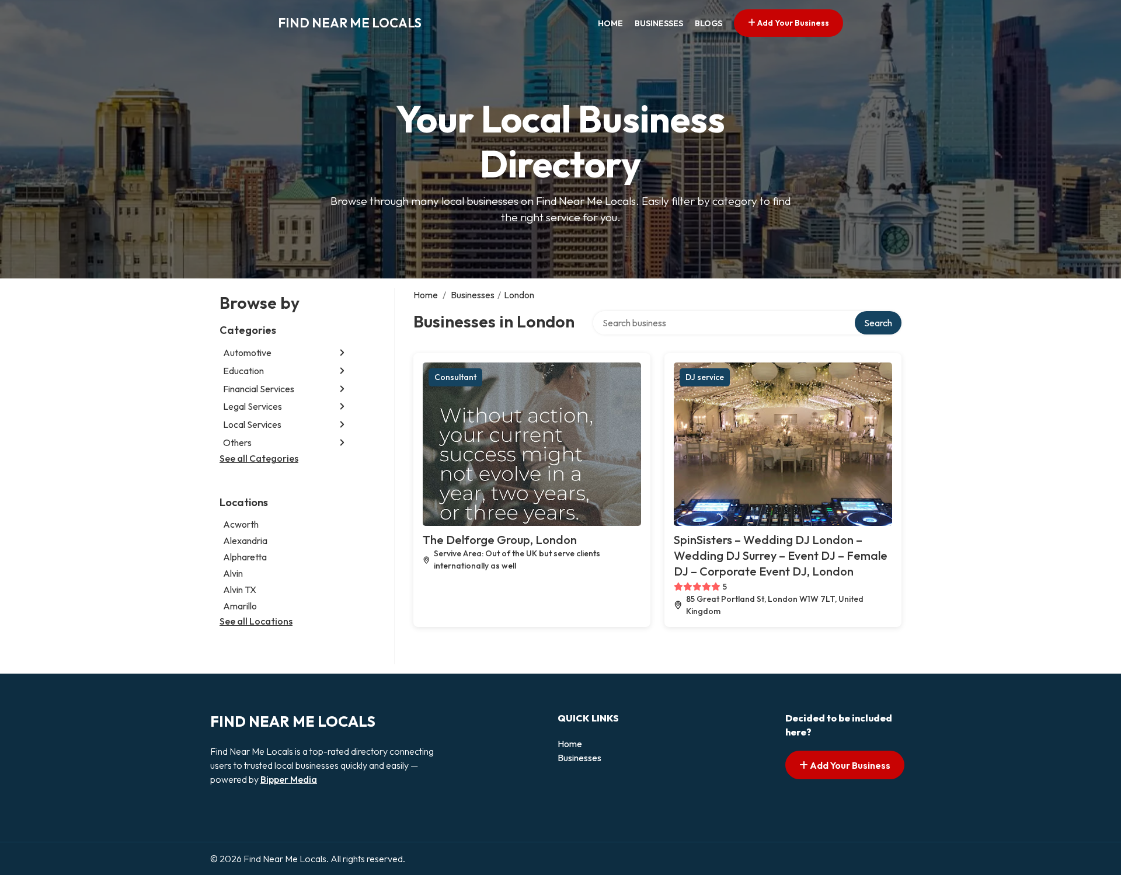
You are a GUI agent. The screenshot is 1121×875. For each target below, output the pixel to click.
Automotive (247, 352)
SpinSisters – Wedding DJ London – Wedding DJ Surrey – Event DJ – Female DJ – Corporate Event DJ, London (780, 555)
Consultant (455, 377)
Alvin (233, 573)
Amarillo (240, 606)
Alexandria (245, 540)
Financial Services (258, 389)
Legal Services (252, 406)
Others (237, 442)
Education (243, 371)
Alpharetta (245, 557)
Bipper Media (288, 779)
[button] (342, 353)
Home (610, 23)
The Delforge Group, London (500, 539)
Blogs (708, 23)
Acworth (241, 524)
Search (878, 323)
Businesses (659, 23)
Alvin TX (239, 589)
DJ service (704, 377)
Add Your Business (792, 23)
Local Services (252, 424)
